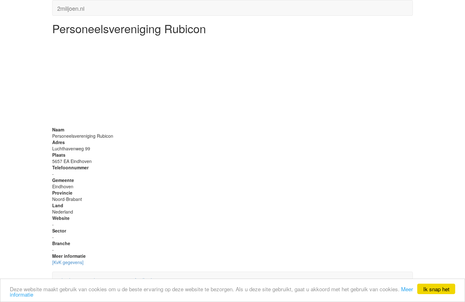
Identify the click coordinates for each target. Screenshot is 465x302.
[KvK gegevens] (68, 262)
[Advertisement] (232, 82)
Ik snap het (436, 289)
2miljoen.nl (70, 7)
